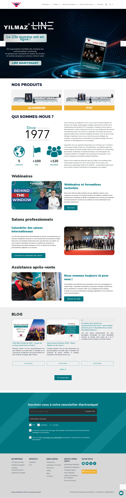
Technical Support (70, 470)
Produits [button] (55, 4)
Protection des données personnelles (82, 492)
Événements (51, 462)
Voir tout (71, 207)
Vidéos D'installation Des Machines (71, 477)
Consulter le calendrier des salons (28, 255)
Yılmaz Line (50, 468)
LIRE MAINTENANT (25, 63)
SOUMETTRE (90, 411)
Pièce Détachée (69, 473)
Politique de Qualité (18, 465)
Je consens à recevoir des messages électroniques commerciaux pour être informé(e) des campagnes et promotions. (60, 431)
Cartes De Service (70, 481)
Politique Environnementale (17, 469)
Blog (48, 473)
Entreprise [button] (45, 4)
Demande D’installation (71, 467)
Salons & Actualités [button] (68, 4)
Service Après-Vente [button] (86, 4)
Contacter (100, 4)
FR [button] (110, 4)
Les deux (55, 425)
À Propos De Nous (18, 462)
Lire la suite (28, 363)
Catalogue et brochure (54, 465)
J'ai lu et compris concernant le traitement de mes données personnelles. (61, 439)
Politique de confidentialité (105, 492)
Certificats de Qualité (18, 473)
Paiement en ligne (90, 472)
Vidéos (49, 471)
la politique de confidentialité (52, 438)
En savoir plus (63, 377)
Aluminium (43, 425)
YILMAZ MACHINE (16, 4)
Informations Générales (71, 464)
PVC (33, 425)
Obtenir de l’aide (73, 299)
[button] (60, 369)
